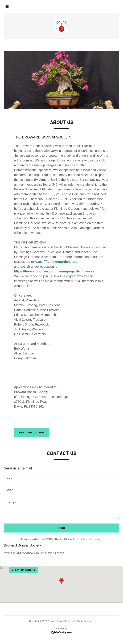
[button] (7, 6)
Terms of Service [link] (90, 539)
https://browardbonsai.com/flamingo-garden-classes (54, 271)
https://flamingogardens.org (56, 261)
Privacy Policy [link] (72, 539)
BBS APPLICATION (31, 432)
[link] (61, 25)
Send (61, 528)
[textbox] (61, 478)
